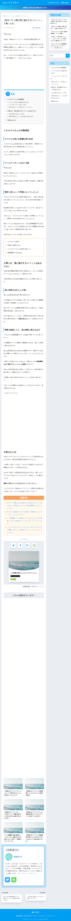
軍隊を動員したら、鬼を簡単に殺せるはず (21, 116)
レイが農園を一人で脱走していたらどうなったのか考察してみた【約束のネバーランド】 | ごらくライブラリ (24, 520)
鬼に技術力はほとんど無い (17, 114)
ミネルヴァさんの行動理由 (15, 99)
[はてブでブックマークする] (27, 545)
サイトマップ (51, 916)
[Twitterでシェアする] (13, 545)
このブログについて (53, 2)
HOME (36, 912)
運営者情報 (19, 916)
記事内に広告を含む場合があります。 (35, 7)
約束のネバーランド (38, 586)
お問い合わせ (65, 2)
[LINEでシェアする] (34, 545)
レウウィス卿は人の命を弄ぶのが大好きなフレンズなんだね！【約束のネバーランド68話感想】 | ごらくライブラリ (24, 505)
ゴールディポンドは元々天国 (17, 104)
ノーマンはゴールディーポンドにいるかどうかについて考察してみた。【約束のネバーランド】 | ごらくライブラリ (24, 529)
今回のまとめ (11, 120)
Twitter (7, 883)
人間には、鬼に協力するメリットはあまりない (21, 111)
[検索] (68, 56)
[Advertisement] (24, 74)
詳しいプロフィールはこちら (27, 873)
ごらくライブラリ (10, 2)
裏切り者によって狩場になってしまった (20, 107)
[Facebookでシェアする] (20, 545)
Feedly (13, 883)
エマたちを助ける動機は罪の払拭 (18, 102)
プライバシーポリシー (39, 916)
